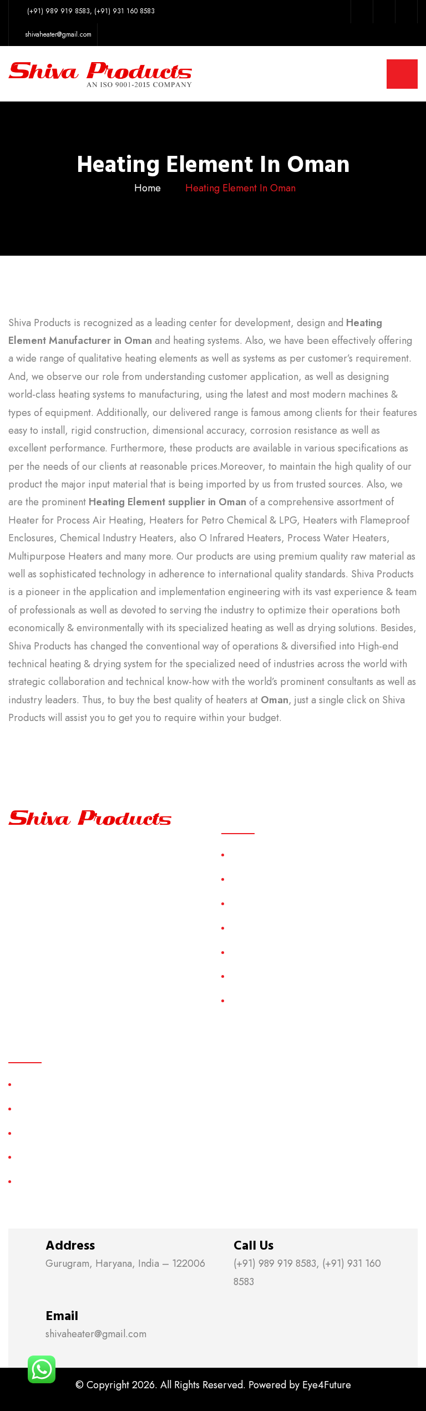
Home (147, 188)
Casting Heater (45, 1108)
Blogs (240, 1000)
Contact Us (250, 976)
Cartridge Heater (48, 1132)
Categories (250, 927)
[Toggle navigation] (402, 74)
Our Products (255, 903)
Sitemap (244, 952)
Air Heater (36, 1084)
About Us (247, 878)
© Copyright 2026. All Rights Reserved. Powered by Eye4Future (213, 1385)
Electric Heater (45, 1157)
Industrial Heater (47, 1181)
